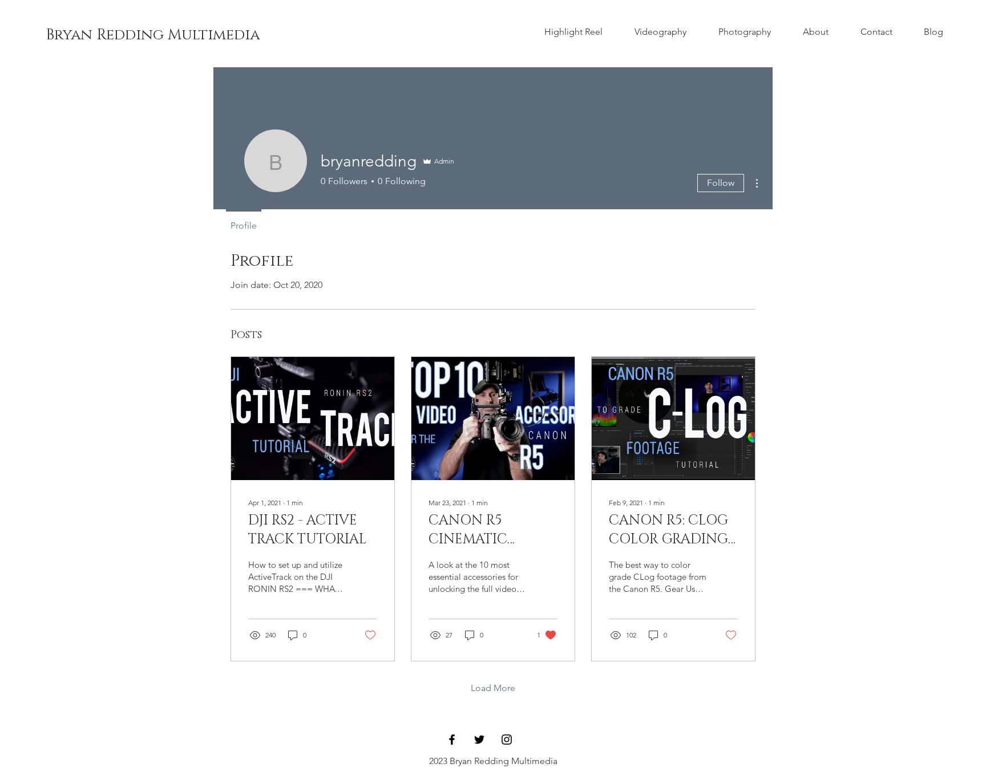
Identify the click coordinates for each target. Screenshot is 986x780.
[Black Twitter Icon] (479, 739)
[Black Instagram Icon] (507, 739)
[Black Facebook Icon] (452, 739)
